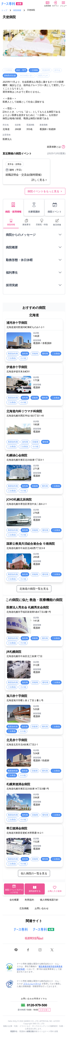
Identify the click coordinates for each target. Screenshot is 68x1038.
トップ (4, 10)
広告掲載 (24, 908)
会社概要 (14, 899)
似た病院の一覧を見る (34, 873)
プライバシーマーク (32, 983)
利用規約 (29, 899)
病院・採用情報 (13, 211)
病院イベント (55, 211)
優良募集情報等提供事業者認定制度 (39, 967)
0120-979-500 (37, 1005)
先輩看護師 (34, 211)
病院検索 (17, 10)
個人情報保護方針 (49, 899)
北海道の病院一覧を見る (34, 588)
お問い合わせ (42, 908)
